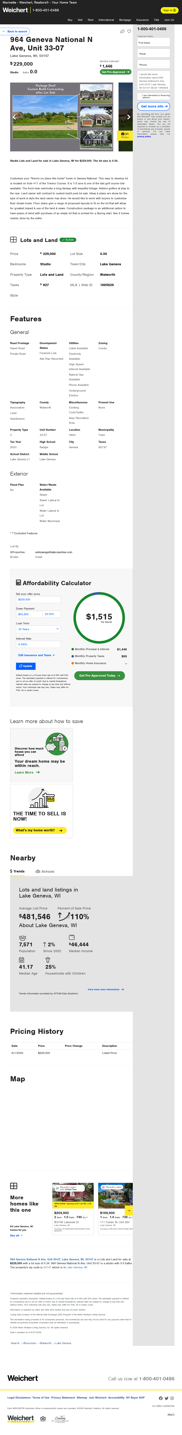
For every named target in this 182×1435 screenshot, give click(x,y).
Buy (70, 20)
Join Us (169, 20)
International (106, 20)
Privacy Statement (63, 1397)
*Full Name (144, 42)
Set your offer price (28, 594)
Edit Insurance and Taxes (34, 655)
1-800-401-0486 (45, 10)
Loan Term (22, 623)
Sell (80, 20)
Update (27, 666)
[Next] (129, 1210)
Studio (14, 72)
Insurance (142, 20)
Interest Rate (23, 638)
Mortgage (125, 20)
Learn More (27, 772)
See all (15, 1235)
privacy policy (144, 136)
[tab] (17, 872)
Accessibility (116, 1397)
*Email (142, 53)
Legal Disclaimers (19, 1397)
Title (156, 20)
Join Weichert (97, 1397)
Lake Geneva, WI (77, 1267)
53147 (47, 1267)
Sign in (168, 10)
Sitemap (82, 1397)
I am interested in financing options (156, 96)
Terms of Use (40, 1397)
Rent (90, 20)
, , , (51, 1259)
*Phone (143, 64)
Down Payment (25, 608)
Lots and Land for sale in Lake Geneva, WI (46, 161)
